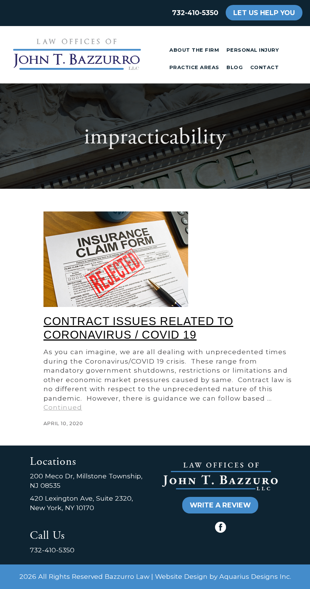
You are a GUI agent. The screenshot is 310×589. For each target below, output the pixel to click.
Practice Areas (194, 67)
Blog (234, 67)
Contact (264, 67)
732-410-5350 (195, 13)
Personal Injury (252, 50)
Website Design (181, 576)
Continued (62, 407)
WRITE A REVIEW (220, 505)
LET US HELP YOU (264, 13)
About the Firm (194, 50)
